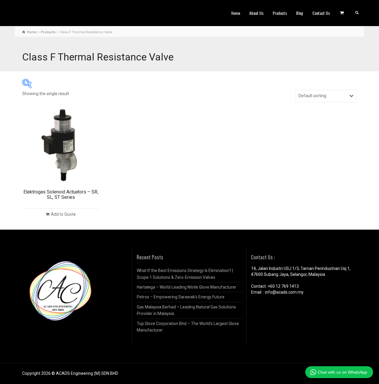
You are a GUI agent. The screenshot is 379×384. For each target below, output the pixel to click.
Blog (299, 13)
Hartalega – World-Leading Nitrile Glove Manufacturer (186, 287)
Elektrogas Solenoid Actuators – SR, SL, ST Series (60, 194)
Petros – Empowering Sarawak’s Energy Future (180, 297)
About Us (256, 13)
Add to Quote (63, 214)
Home (235, 13)
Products (280, 13)
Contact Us (321, 13)
